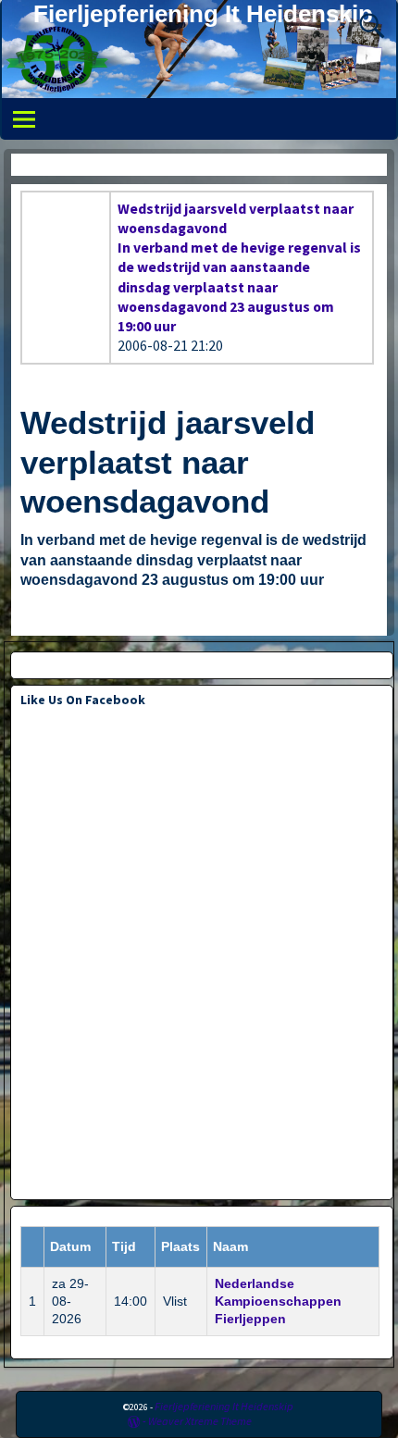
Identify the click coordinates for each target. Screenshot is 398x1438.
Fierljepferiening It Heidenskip (203, 14)
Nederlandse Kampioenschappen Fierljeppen (278, 1301)
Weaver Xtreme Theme (200, 1421)
